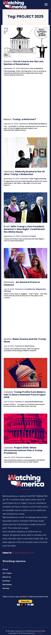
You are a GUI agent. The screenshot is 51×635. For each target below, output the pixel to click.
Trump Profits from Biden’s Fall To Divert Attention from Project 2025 (25, 394)
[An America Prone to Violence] (25, 263)
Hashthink (39, 633)
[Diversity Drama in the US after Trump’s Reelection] (25, 152)
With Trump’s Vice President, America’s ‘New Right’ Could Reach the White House (24, 229)
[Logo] (21, 4)
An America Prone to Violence (22, 283)
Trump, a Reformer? (24, 119)
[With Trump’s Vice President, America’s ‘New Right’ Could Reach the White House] (25, 207)
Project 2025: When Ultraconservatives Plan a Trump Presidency (23, 450)
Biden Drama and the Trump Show (25, 340)
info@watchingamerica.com (23, 553)
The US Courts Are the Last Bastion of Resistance (23, 63)
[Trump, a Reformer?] (25, 100)
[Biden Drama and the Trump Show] (25, 320)
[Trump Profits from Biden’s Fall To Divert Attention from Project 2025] (25, 373)
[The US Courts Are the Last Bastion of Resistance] (25, 42)
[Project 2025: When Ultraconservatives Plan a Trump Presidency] (25, 429)
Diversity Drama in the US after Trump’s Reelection (24, 173)
